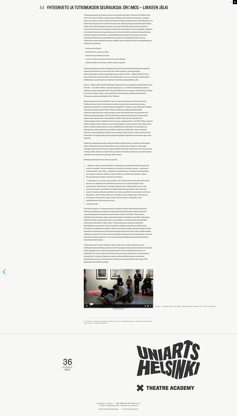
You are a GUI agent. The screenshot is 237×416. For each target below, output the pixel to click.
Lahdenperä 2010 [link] (91, 204)
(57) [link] (142, 74)
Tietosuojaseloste (130, 409)
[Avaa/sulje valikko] (235, 2)
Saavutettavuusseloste (108, 409)
